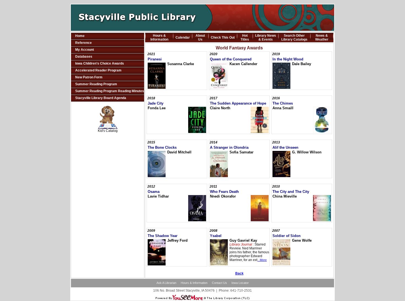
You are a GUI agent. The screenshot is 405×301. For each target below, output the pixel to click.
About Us (200, 37)
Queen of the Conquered (231, 59)
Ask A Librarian (166, 282)
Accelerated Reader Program (98, 70)
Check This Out (223, 37)
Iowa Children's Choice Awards (99, 63)
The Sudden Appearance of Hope (238, 103)
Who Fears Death (224, 192)
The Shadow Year (162, 236)
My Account (84, 50)
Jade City (155, 103)
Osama (154, 192)
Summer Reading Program (96, 84)
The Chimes (282, 103)
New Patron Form (88, 77)
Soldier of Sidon (286, 236)
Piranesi (155, 59)
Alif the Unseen (285, 147)
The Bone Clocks (162, 147)
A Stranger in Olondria (229, 147)
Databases (83, 56)
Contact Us (219, 282)
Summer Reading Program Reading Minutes (109, 91)
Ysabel (216, 236)
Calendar (182, 37)
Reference (83, 43)
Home (80, 36)
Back (239, 273)
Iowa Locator (240, 282)
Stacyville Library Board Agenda (100, 98)
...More (262, 260)
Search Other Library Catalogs (294, 37)
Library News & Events (265, 37)
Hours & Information (159, 37)
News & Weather (321, 37)
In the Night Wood (287, 59)
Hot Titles (245, 37)
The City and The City (290, 192)
